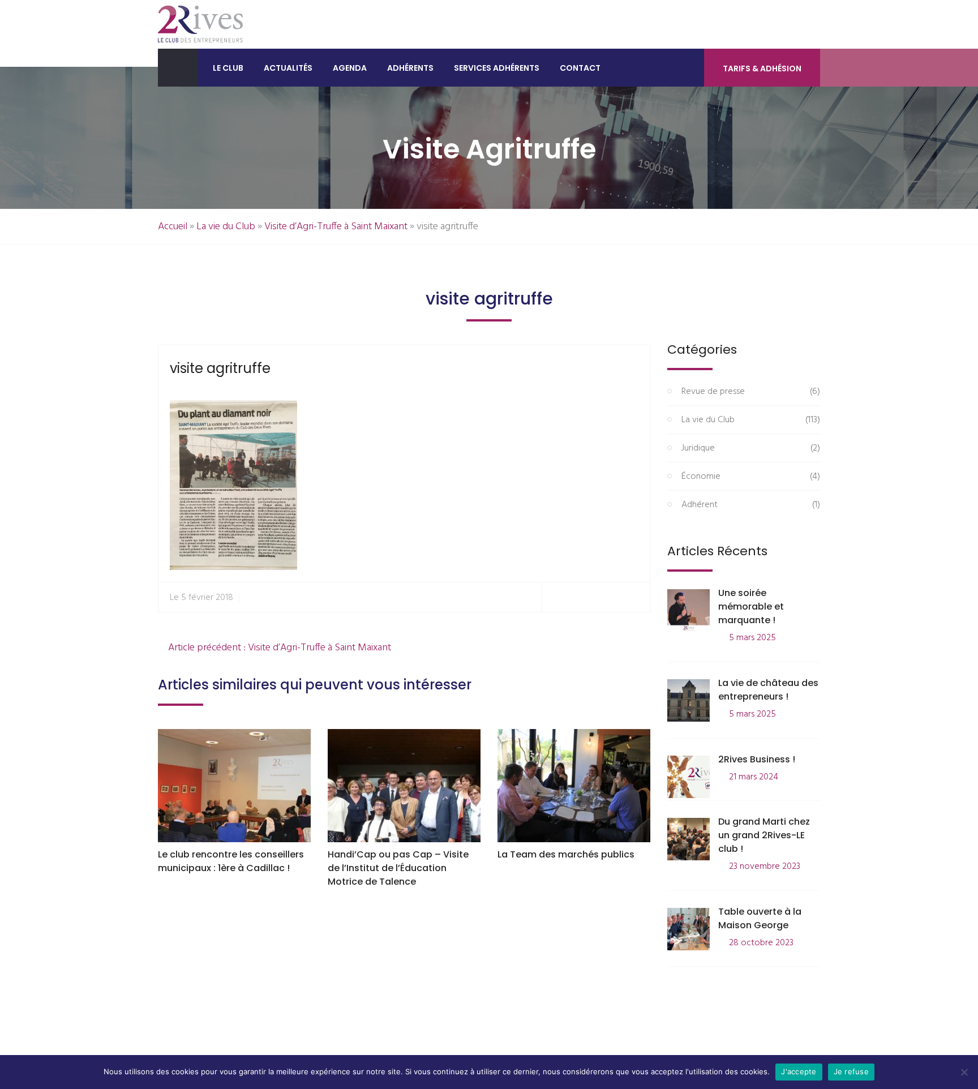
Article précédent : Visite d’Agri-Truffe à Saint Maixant (278, 648)
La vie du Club (225, 226)
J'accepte (798, 1071)
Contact (580, 68)
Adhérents (410, 68)
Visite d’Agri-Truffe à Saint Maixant (336, 226)
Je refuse (851, 1071)
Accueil (172, 226)
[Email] (636, 597)
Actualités (288, 68)
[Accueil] (178, 68)
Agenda (350, 68)
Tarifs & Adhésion (762, 68)
